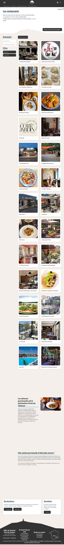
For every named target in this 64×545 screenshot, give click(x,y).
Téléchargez (17, 509)
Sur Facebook (39, 534)
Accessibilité (41, 541)
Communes (6, 55)
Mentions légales (33, 541)
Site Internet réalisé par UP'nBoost (32, 542)
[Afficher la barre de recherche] (57, 2)
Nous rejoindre (6, 537)
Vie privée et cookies (49, 541)
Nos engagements (24, 537)
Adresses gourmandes (21, 6)
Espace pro (24, 539)
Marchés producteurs (32, 6)
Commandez (8, 509)
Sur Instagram (39, 535)
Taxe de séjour (24, 536)
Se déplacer (13, 537)
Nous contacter (24, 533)
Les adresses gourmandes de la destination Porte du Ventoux (8, 41)
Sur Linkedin (39, 537)
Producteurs (13, 6)
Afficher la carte (23, 37)
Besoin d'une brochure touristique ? (52, 29)
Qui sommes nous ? (24, 534)
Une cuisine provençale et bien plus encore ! (9, 45)
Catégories (6, 52)
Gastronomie (6, 6)
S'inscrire (47, 512)
